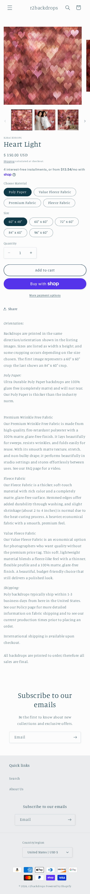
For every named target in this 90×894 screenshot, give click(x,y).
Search (14, 778)
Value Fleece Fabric (55, 192)
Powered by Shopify (58, 886)
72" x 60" (66, 222)
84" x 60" (15, 232)
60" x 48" (15, 222)
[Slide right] (85, 121)
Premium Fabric (22, 203)
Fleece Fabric (59, 203)
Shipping (9, 161)
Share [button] (13, 309)
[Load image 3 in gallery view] (68, 120)
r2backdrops (36, 886)
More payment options (45, 295)
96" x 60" (41, 232)
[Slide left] (5, 121)
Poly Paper (18, 192)
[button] (9, 7)
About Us (16, 789)
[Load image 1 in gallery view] (21, 120)
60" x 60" (41, 222)
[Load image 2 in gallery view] (45, 120)
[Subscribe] (75, 737)
